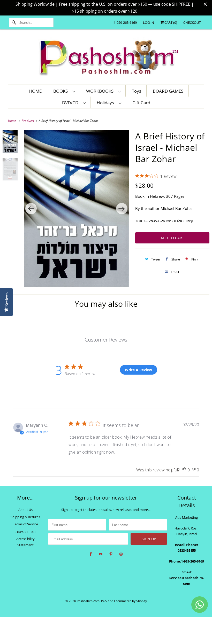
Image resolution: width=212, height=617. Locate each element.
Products (28, 120)
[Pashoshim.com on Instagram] (121, 554)
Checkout (192, 22)
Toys (136, 91)
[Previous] (31, 208)
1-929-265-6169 (125, 22)
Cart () (170, 22)
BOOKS (61, 91)
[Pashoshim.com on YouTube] (100, 554)
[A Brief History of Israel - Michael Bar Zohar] (76, 208)
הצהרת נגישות (25, 531)
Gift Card (141, 103)
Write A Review (138, 369)
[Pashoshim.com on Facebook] (90, 554)
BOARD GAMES (168, 91)
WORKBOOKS (101, 91)
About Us (25, 509)
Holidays (106, 103)
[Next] (121, 208)
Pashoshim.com (88, 601)
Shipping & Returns (25, 517)
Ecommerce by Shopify (130, 601)
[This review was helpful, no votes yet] (184, 470)
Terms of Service (25, 524)
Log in (148, 22)
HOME (35, 91)
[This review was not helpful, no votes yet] (193, 470)
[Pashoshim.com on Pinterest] (111, 554)
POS (104, 601)
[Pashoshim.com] (106, 58)
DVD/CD (71, 103)
